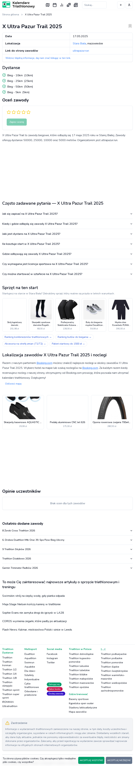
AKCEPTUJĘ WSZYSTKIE (91, 760)
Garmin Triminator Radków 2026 (20, 568)
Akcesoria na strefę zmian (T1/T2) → (25, 343)
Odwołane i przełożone (30, 693)
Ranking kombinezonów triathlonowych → (28, 337)
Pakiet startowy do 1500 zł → (68, 343)
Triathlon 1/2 (9, 669)
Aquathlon (30, 658)
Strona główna (10, 14)
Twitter (51, 662)
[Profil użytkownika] (129, 4)
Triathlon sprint (10, 690)
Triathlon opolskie (79, 687)
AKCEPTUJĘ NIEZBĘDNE (119, 760)
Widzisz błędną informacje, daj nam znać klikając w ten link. (38, 58)
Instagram (52, 658)
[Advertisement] (67, 170)
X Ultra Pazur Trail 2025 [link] (38, 14)
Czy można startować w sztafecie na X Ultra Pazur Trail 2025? (42, 274)
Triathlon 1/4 (9, 673)
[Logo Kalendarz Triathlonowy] (18, 4)
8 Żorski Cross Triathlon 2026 (18, 530)
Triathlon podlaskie (111, 658)
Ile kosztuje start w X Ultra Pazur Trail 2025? (31, 244)
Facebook (52, 654)
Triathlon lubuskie (79, 666)
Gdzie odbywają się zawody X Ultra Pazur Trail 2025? (36, 254)
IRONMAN (8, 702)
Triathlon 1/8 (9, 678)
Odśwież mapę (13, 383)
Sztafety (29, 675)
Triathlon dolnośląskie (81, 654)
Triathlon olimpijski (7, 684)
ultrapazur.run (81, 51)
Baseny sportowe (79, 699)
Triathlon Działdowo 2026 (16, 558)
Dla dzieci (29, 671)
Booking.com (44, 363)
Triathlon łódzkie (78, 674)
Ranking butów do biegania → (74, 337)
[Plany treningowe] (69, 5)
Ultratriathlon (9, 706)
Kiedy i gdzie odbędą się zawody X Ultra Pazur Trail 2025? (40, 224)
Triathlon (7, 657)
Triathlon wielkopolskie (114, 683)
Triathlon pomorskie (112, 662)
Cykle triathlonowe (31, 685)
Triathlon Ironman (7, 663)
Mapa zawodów (78, 712)
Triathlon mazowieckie (81, 683)
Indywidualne (31, 679)
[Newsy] (76, 5)
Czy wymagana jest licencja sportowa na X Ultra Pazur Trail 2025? (45, 264)
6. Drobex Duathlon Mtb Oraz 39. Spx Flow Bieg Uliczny (33, 540)
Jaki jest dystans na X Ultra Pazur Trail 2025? (31, 234)
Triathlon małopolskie (81, 678)
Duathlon (29, 654)
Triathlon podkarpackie (114, 654)
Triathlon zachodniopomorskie (112, 689)
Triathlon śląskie (110, 666)
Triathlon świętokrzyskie (114, 671)
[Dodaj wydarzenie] (120, 4)
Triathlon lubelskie (79, 670)
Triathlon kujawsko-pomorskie (80, 660)
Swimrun (29, 662)
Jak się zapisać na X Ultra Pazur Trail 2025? (30, 214)
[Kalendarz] (55, 5)
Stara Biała (79, 43)
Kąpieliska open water (81, 703)
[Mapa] (48, 5)
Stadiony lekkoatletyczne (83, 707)
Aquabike (29, 666)
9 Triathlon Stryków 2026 (16, 549)
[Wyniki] (62, 5)
